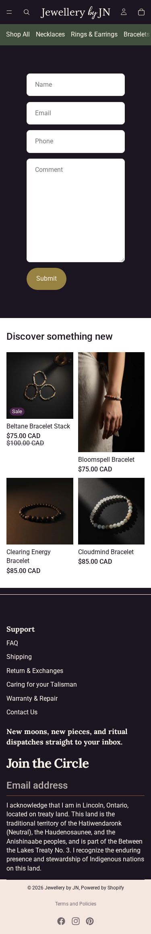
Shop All (18, 34)
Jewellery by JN (62, 888)
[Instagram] (76, 921)
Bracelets (137, 34)
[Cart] (141, 12)
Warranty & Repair (32, 698)
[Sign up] (136, 785)
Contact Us (21, 712)
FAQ (12, 643)
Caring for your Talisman (41, 684)
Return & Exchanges (34, 671)
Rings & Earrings (94, 34)
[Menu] (9, 12)
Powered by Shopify (102, 888)
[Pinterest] (90, 921)
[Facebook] (61, 921)
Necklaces (50, 34)
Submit (46, 278)
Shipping (19, 657)
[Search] (26, 12)
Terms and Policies (75, 904)
